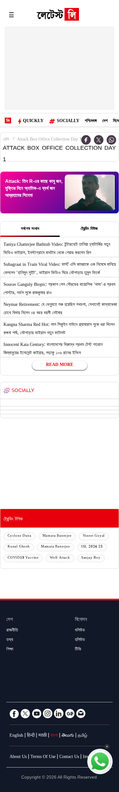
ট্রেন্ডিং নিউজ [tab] (89, 229)
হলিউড (80, 640)
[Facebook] (14, 713)
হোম (6, 139)
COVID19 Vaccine (23, 558)
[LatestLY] (57, 16)
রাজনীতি (12, 630)
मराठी (42, 736)
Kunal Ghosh (19, 547)
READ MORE (59, 365)
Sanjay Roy (91, 558)
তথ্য (9, 640)
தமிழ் (82, 736)
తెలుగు (68, 736)
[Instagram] (47, 713)
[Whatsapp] (111, 140)
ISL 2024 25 (92, 547)
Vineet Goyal (94, 536)
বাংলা (54, 736)
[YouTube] (36, 713)
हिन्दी (31, 736)
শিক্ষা (9, 649)
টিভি (78, 649)
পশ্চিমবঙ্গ (91, 121)
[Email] (81, 713)
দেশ (105, 121)
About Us (18, 757)
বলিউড (80, 630)
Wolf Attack (60, 558)
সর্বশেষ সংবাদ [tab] (30, 229)
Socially (68, 121)
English (16, 736)
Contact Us (69, 757)
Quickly (33, 121)
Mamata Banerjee (57, 536)
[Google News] (70, 713)
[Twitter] (98, 140)
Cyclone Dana (19, 536)
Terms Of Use (43, 757)
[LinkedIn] (58, 713)
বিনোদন (81, 620)
